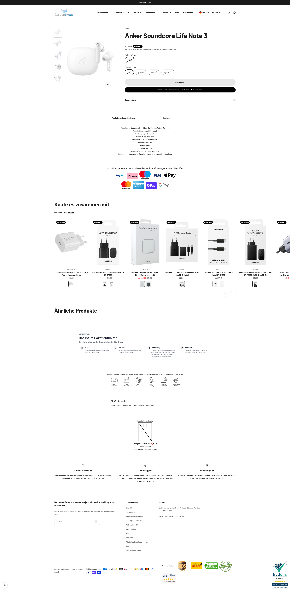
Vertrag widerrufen (133, 550)
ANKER (128, 28)
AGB (127, 533)
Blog (127, 546)
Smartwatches (120, 13)
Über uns (129, 537)
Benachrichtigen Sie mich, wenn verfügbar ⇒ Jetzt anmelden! (180, 90)
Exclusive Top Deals (145, 3)
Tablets (136, 13)
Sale (177, 13)
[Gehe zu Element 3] (58, 55)
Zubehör (165, 13)
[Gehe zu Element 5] (58, 79)
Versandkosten (148, 49)
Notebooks (150, 13)
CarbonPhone (71, 269)
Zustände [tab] (166, 118)
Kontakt (129, 508)
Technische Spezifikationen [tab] (123, 118)
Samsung (108, 269)
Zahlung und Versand (134, 520)
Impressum (130, 512)
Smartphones (102, 13)
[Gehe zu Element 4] (58, 67)
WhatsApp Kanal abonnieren (137, 542)
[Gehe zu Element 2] (58, 44)
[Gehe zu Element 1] (58, 32)
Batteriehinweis (132, 529)
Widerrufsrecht (132, 525)
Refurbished (188, 13)
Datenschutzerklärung (134, 516)
